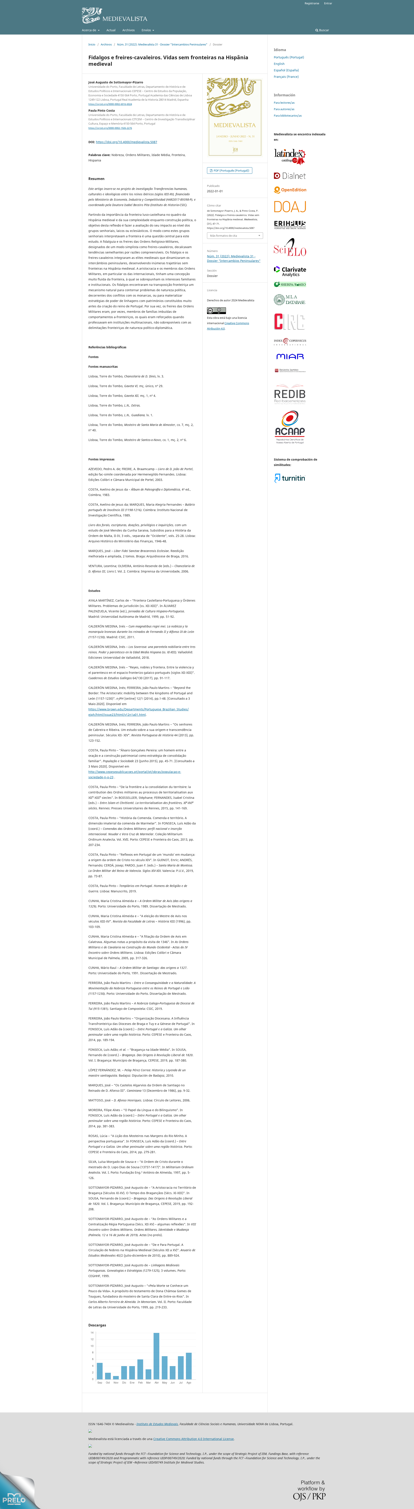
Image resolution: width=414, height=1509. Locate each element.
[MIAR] (290, 360)
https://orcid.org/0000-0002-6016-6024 (110, 104)
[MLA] (290, 304)
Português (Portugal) (289, 57)
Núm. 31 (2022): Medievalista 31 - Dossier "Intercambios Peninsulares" (162, 44)
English (279, 64)
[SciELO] (290, 258)
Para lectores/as (284, 103)
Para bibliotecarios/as (288, 115)
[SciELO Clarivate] (290, 276)
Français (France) (286, 77)
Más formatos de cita (223, 236)
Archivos (128, 30)
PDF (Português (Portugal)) (231, 170)
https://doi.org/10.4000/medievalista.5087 (126, 142)
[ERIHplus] (290, 229)
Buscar (323, 30)
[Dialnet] (290, 178)
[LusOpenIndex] (290, 193)
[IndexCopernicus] (290, 344)
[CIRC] (290, 330)
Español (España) (286, 70)
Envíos (147, 30)
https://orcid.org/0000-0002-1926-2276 (110, 128)
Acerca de (89, 30)
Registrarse (312, 3)
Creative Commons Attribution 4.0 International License (193, 1439)
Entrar (328, 3)
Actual (111, 30)
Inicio (91, 44)
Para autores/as (284, 109)
